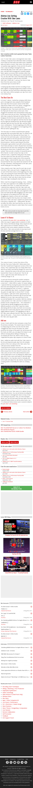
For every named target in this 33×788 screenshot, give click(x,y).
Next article (26, 412)
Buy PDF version (6, 408)
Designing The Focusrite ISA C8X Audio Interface (16, 535)
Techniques (9, 11)
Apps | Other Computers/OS (11, 700)
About (6, 759)
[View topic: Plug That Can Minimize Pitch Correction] (31, 657)
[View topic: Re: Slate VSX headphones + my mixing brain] (31, 627)
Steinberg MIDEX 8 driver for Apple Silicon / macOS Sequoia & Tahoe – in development (16, 647)
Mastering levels (6, 673)
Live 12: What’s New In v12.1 (9, 458)
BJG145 (3, 636)
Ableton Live (15, 23)
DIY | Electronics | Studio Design (12, 704)
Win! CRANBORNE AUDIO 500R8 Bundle (12, 431)
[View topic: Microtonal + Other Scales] (31, 664)
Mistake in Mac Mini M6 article (9, 667)
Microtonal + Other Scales (8, 664)
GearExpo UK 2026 (16, 554)
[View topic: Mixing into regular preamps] (31, 660)
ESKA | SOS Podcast (8, 478)
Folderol (3, 609)
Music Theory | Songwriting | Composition (15, 708)
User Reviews (6, 710)
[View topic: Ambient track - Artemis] (31, 651)
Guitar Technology (8, 692)
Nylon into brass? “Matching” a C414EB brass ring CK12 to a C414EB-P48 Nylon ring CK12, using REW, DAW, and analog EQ (16, 677)
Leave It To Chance (7, 217)
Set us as (27, 11)
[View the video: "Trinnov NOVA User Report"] (16, 564)
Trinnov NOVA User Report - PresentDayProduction (16, 573)
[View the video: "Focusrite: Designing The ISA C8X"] (16, 526)
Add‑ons (3, 320)
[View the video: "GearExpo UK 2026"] (16, 545)
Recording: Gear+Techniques (11, 686)
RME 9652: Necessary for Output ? (10, 654)
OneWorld (3, 622)
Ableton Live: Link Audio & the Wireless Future (14, 449)
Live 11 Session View (8, 421)
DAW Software (7, 23)
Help (27, 759)
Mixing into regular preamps (9, 660)
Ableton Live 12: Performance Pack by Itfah (13, 452)
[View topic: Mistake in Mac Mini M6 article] (31, 667)
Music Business (7, 706)
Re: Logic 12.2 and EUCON (8, 613)
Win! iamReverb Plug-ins (7, 429)
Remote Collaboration (9, 712)
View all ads (5, 442)
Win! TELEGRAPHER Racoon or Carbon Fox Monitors (16, 428)
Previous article (7, 412)
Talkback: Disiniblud (8, 481)
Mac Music (3, 617)
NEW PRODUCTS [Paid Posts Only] (13, 694)
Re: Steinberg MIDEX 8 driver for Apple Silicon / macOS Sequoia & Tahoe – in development (16, 620)
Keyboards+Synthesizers (6, 610)
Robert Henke (6, 469)
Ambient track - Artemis (8, 650)
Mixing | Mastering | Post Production (8, 631)
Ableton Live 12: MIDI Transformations (12, 461)
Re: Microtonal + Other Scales (9, 606)
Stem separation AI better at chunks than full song (15, 670)
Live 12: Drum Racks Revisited (10, 455)
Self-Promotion (7, 714)
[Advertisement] (16, 503)
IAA (2, 615)
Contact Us (12, 759)
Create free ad (14, 442)
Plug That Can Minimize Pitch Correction (12, 657)
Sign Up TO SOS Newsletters (16, 488)
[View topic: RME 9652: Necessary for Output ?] (31, 654)
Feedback (5, 716)
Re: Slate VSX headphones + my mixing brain (13, 627)
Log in (3, 2)
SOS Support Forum (8, 718)
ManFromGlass (5, 629)
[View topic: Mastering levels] (31, 674)
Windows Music (7, 696)
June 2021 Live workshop (18, 220)
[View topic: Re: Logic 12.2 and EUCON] (31, 613)
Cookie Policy (20, 759)
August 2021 (29, 25)
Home (2, 11)
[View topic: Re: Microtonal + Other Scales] (31, 606)
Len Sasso (4, 25)
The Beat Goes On (7, 97)
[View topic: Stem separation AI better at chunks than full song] (31, 670)
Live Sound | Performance (10, 702)
